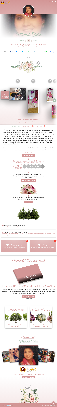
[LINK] (28, 56)
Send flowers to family (28, 180)
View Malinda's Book (28, 296)
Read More (28, 152)
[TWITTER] (22, 51)
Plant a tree (28, 202)
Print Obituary (29, 155)
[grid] (28, 101)
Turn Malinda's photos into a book (28, 119)
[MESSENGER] (16, 51)
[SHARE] (52, 51)
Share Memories (29, 377)
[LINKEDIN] (34, 51)
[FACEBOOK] (10, 51)
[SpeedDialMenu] (53, 403)
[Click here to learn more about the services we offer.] (28, 369)
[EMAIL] (40, 51)
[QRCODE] (5, 51)
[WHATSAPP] (28, 51)
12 (27, 240)
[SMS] (46, 51)
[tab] (16, 126)
